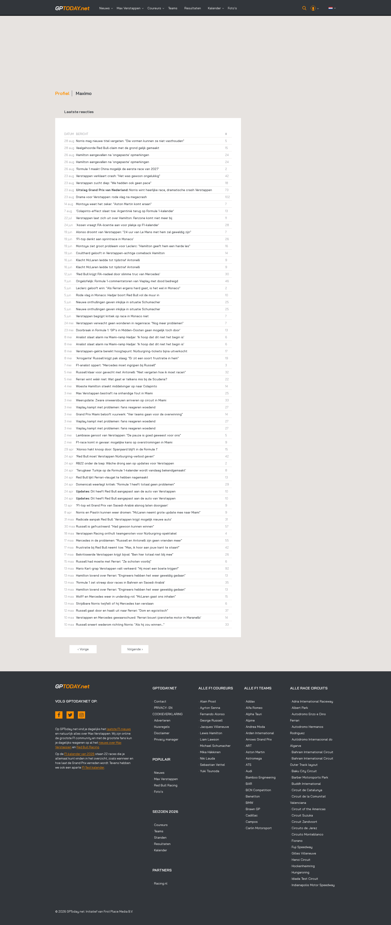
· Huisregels (161, 727)
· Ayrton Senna (209, 708)
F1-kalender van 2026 (79, 754)
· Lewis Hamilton (210, 733)
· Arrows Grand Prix (258, 739)
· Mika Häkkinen (209, 752)
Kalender (214, 8)
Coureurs (154, 8)
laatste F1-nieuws (119, 729)
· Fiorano (296, 841)
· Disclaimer (161, 733)
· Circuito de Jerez (303, 828)
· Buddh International (305, 784)
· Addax (249, 701)
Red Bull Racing (87, 747)
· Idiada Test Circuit (304, 879)
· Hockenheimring (302, 866)
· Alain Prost (207, 701)
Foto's (232, 8)
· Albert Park (299, 708)
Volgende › (135, 649)
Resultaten (192, 8)
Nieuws (104, 8)
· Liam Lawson (208, 739)
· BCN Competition (257, 790)
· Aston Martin (254, 752)
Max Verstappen (129, 8)
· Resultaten (162, 844)
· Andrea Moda (254, 727)
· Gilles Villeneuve (303, 853)
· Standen (160, 837)
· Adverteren (161, 720)
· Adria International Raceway (311, 701)
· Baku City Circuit (303, 771)
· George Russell (210, 720)
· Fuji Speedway (301, 847)
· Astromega (253, 758)
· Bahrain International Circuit (311, 752)
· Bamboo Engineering (260, 777)
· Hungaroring (299, 872)
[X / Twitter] (70, 715)
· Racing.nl (160, 883)
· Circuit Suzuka (301, 815)
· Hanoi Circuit (300, 860)
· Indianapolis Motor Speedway (312, 885)
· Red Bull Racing (165, 785)
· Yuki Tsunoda (208, 771)
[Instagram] (81, 715)
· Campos (251, 822)
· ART (248, 746)
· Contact (159, 701)
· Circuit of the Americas (308, 809)
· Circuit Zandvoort (303, 822)
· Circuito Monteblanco (306, 834)
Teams (172, 8)
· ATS (247, 765)
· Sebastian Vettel (211, 765)
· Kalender (160, 850)
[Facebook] (58, 715)
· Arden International (259, 733)
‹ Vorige (83, 649)
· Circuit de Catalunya (306, 790)
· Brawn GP (252, 809)
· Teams (158, 831)
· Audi (248, 771)
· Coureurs (160, 825)
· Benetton (252, 796)
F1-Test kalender (93, 767)
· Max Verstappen (165, 779)
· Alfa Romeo (253, 708)
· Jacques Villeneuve (213, 727)
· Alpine (249, 720)
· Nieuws (159, 773)
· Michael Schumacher (214, 746)
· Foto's (158, 792)
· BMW (248, 803)
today (72, 8)
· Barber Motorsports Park (309, 777)
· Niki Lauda (206, 758)
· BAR (248, 784)
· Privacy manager (165, 739)
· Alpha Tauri (253, 714)
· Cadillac (251, 815)
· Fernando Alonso (211, 714)
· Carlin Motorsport (258, 828)
